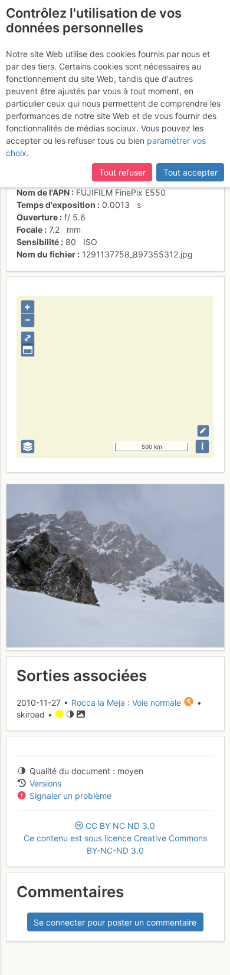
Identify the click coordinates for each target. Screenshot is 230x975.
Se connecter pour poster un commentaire (115, 922)
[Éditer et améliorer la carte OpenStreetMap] (203, 431)
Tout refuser (122, 172)
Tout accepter (190, 172)
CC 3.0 (115, 838)
